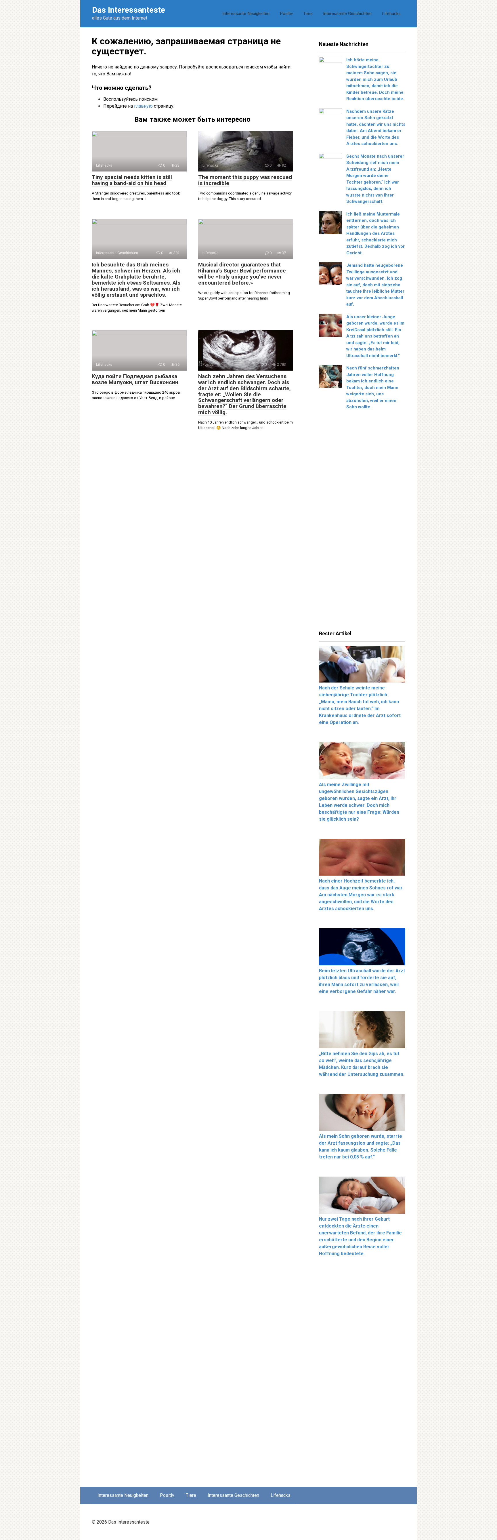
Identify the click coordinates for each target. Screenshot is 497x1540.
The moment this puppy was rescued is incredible (245, 180)
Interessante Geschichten (347, 13)
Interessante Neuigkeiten (245, 13)
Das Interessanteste (128, 10)
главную (143, 106)
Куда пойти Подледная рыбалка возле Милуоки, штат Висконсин (135, 379)
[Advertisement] (362, 522)
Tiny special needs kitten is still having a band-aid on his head (132, 180)
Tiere (308, 13)
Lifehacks (391, 13)
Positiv (286, 13)
